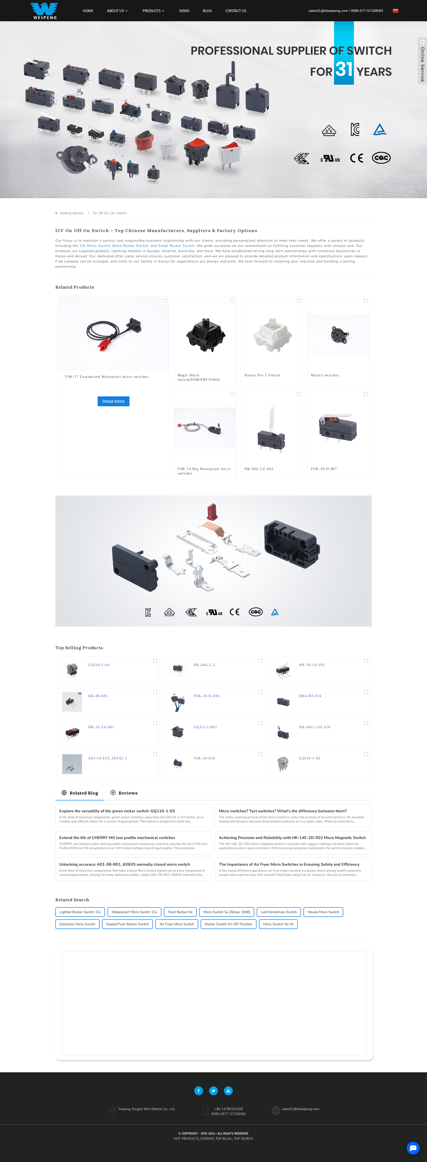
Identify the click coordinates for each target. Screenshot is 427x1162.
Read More (114, 401)
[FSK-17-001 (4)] (165, 300)
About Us (115, 10)
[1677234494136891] (298, 300)
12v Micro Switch (95, 245)
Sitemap (207, 1138)
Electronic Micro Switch (77, 924)
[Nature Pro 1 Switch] (271, 334)
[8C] (366, 661)
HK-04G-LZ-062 (259, 469)
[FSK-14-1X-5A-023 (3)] (232, 394)
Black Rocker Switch (130, 245)
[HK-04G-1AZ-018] (283, 732)
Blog (207, 10)
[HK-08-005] (72, 701)
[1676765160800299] (232, 300)
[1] (155, 723)
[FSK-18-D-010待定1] (260, 692)
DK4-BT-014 (310, 696)
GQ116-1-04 (98, 665)
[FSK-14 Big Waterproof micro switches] (205, 428)
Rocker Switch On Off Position (228, 924)
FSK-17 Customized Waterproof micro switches (107, 377)
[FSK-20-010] (178, 764)
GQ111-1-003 (205, 727)
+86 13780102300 (228, 1108)
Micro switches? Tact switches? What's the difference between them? (283, 811)
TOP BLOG (223, 1138)
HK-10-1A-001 (312, 665)
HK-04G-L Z (205, 665)
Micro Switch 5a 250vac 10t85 (226, 912)
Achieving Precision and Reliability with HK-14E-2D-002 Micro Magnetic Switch (292, 837)
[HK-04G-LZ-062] (271, 428)
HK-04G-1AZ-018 (315, 727)
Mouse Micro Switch (323, 912)
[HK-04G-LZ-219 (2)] (260, 661)
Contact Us (235, 10)
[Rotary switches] (338, 334)
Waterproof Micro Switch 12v (134, 912)
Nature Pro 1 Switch (262, 375)
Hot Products (186, 1138)
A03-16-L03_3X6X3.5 (107, 758)
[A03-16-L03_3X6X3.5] (72, 764)
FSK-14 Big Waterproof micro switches (204, 471)
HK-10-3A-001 (101, 727)
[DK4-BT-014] (283, 701)
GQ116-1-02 (309, 758)
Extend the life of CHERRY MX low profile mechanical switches (117, 837)
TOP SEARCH (243, 1138)
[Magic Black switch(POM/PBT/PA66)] (205, 334)
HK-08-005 (98, 696)
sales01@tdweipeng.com (328, 11)
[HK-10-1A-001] (283, 670)
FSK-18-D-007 (324, 469)
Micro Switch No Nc (278, 924)
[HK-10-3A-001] (72, 732)
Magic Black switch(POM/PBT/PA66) (199, 377)
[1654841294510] (155, 754)
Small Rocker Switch (176, 245)
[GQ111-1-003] (178, 732)
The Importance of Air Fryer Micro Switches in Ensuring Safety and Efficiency (289, 864)
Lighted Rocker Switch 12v (80, 912)
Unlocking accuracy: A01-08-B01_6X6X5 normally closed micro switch (124, 864)
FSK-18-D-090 (206, 696)
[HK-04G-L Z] (177, 669)
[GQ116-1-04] (72, 670)
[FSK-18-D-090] (178, 701)
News (184, 10)
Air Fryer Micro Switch (177, 924)
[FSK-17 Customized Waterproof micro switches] (113, 334)
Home (88, 10)
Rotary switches (325, 375)
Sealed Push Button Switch (127, 924)
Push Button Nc (180, 912)
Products (151, 10)
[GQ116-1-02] (283, 764)
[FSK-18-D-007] (338, 428)
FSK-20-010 (204, 758)
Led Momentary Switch (279, 912)
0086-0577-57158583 (228, 1113)
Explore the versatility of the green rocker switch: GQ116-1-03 (117, 811)
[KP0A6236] (365, 300)
